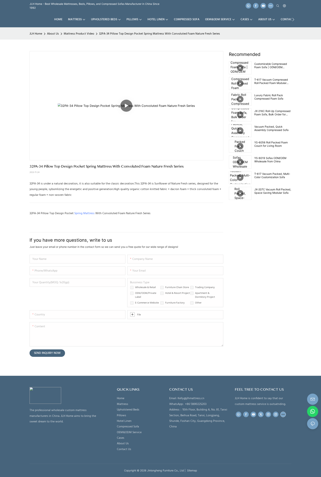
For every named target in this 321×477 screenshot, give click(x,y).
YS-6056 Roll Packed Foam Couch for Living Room (271, 144)
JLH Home (36, 33)
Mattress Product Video (79, 33)
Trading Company (205, 287)
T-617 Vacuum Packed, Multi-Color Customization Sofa (272, 175)
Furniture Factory (175, 303)
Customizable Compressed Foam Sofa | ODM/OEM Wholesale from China (270, 65)
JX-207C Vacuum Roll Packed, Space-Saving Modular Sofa (272, 191)
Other (198, 303)
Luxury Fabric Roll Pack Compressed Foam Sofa (268, 97)
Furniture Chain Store (177, 287)
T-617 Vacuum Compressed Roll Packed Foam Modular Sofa (271, 81)
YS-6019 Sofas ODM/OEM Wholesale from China (270, 159)
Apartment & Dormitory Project (205, 295)
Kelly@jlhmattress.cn (191, 398)
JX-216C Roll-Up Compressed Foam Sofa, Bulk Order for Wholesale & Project (272, 112)
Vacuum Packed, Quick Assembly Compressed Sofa (271, 128)
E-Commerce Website (147, 303)
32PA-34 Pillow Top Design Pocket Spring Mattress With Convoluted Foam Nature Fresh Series (159, 33)
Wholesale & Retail (145, 287)
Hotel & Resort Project (177, 293)
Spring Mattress (84, 213)
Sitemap (191, 470)
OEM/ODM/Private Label (145, 295)
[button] (293, 19)
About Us (53, 33)
